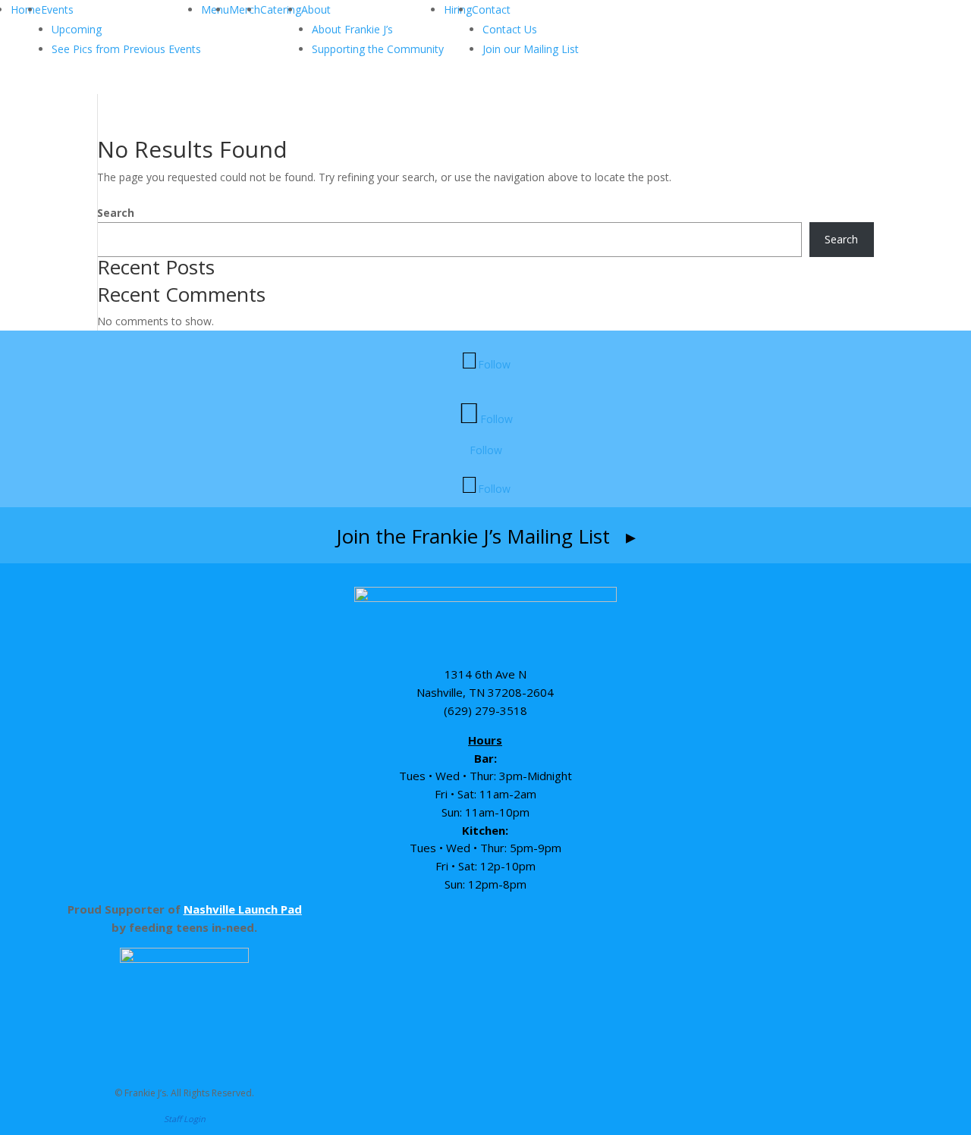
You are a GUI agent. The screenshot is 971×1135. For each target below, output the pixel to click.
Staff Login (185, 1118)
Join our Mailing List (530, 49)
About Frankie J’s (352, 29)
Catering (280, 9)
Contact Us (509, 29)
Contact (491, 9)
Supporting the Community (378, 49)
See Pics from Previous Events (126, 49)
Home (26, 9)
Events (57, 9)
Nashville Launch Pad (243, 909)
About (316, 9)
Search (115, 212)
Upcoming (77, 29)
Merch (244, 9)
